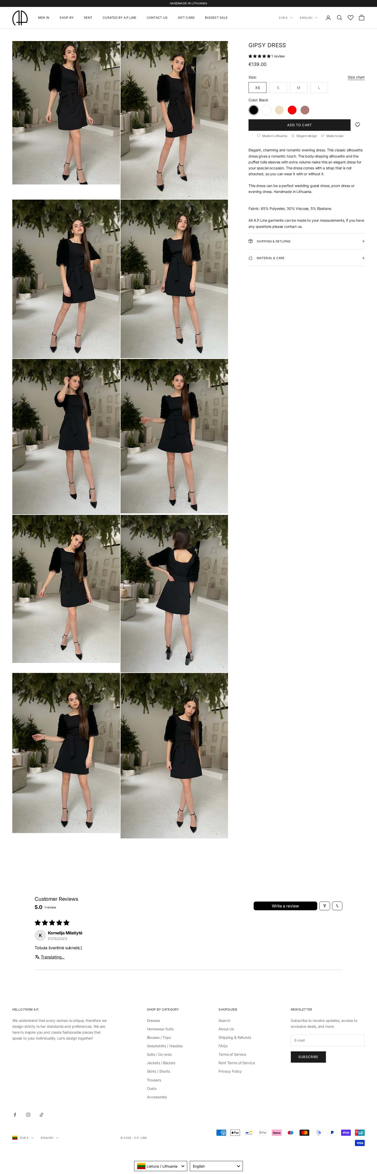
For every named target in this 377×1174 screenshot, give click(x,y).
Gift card (186, 17)
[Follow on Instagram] (28, 1114)
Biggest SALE (216, 17)
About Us (226, 1029)
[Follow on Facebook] (14, 1114)
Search (224, 1020)
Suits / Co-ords (159, 1054)
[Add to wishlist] (357, 125)
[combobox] (160, 1166)
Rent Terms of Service (237, 1063)
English (306, 17)
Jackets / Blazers (161, 1063)
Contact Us (157, 17)
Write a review (285, 905)
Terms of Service (232, 1054)
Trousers (154, 1080)
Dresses (153, 1020)
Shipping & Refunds (235, 1037)
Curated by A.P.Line (119, 17)
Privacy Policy (230, 1071)
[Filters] (324, 906)
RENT (88, 17)
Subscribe (308, 1057)
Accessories (157, 1097)
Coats (151, 1088)
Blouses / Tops (159, 1037)
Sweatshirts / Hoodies (165, 1046)
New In (43, 17)
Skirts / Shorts (158, 1071)
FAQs (223, 1046)
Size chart (356, 77)
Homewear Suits (160, 1029)
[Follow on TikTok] (41, 1114)
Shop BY (66, 17)
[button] (260, 56)
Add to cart (299, 125)
